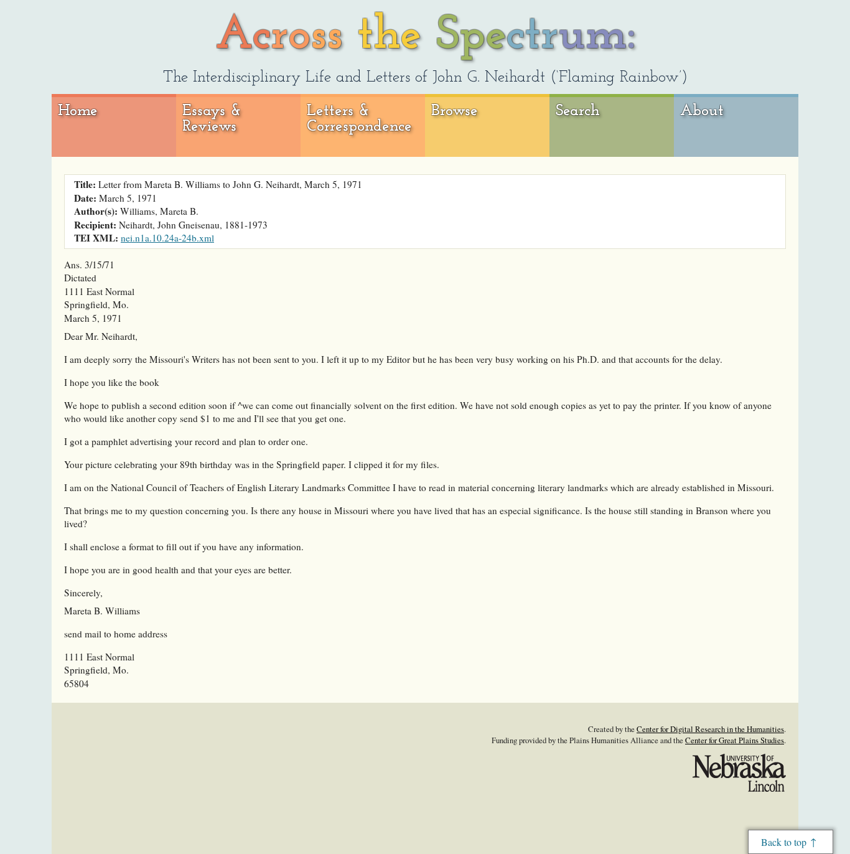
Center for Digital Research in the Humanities (710, 728)
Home (78, 111)
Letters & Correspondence (359, 119)
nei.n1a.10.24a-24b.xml (167, 238)
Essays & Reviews (211, 119)
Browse (454, 111)
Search (578, 111)
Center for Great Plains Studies (734, 740)
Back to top (783, 841)
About (702, 111)
